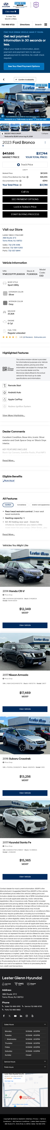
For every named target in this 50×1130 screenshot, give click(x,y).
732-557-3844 (14, 250)
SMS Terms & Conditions (21, 1121)
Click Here (10, 11)
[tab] (8, 505)
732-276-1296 (14, 245)
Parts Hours (8, 1067)
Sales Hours (9, 1025)
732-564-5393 (16, 247)
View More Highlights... (14, 415)
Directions (25, 24)
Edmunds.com (40, 337)
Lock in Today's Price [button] (25, 206)
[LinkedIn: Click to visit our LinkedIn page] (21, 1016)
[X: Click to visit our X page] (10, 1016)
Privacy (35, 1119)
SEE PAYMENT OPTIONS (25, 199)
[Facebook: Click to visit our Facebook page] (4, 1016)
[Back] (3, 79)
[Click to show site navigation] (46, 24)
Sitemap (29, 1119)
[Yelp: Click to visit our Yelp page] (32, 1016)
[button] (25, 102)
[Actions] (45, 142)
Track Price (27, 164)
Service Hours (9, 1062)
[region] (25, 179)
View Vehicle (25, 625)
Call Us (25, 191)
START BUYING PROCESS (25, 214)
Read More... (9, 460)
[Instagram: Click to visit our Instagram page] (27, 1016)
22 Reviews (27, 337)
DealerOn (22, 1119)
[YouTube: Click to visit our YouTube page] (15, 1016)
